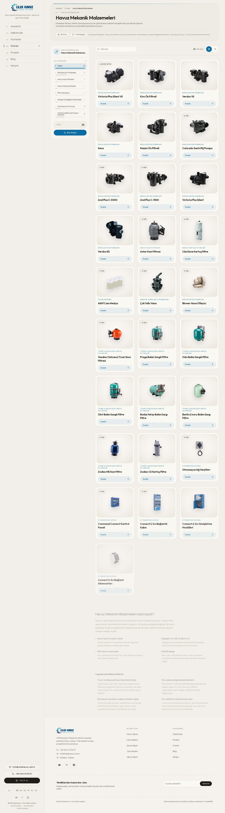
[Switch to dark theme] (9, 790)
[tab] (209, 49)
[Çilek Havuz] (22, 8)
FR (28, 790)
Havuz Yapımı (132, 734)
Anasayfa (59, 8)
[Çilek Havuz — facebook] (27, 797)
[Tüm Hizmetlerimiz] (37, 39)
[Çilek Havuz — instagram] (22, 797)
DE (25, 790)
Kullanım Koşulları (23, 808)
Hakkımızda (177, 734)
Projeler (176, 740)
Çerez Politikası (29, 806)
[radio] (70, 67)
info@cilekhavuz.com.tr (70, 753)
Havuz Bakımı (132, 740)
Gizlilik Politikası (16, 806)
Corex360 (209, 801)
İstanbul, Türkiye (67, 757)
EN (21, 790)
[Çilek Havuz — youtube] (16, 797)
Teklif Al (23, 780)
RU (32, 790)
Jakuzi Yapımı (132, 757)
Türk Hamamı (132, 751)
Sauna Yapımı (132, 745)
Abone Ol (205, 783)
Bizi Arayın (72, 132)
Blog (175, 751)
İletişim (176, 757)
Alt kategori (60, 61)
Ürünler (67, 8)
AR (36, 790)
